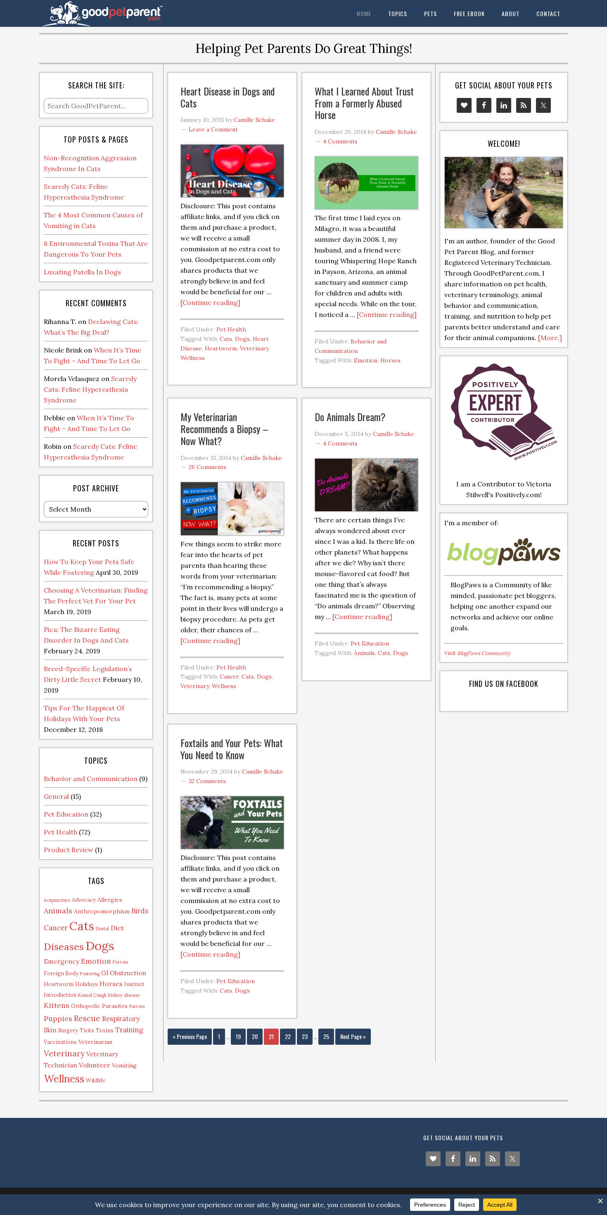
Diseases (64, 946)
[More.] (550, 338)
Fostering (90, 974)
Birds (139, 910)
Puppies (58, 1018)
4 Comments (340, 141)
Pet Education (370, 643)
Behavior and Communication (91, 778)
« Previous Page (190, 1036)
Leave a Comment (213, 129)
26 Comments (207, 467)
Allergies (109, 899)
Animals (364, 653)
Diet (117, 928)
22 (288, 1036)
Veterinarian (95, 1042)
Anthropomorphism (102, 911)
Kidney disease (124, 995)
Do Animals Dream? (350, 416)
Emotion (365, 360)
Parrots (137, 1006)
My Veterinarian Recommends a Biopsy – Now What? (224, 428)
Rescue (87, 1018)
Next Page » (353, 1036)
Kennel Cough (92, 995)
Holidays (86, 984)
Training (129, 1029)
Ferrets (120, 962)
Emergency (61, 961)
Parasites (115, 1006)
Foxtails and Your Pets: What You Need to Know (231, 748)
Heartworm (221, 348)
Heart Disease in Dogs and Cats (227, 96)
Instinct (134, 984)
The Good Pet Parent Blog (105, 13)
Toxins (105, 1030)
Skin (50, 1030)
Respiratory (121, 1018)
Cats (226, 339)
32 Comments (207, 781)
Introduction (60, 994)
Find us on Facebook (503, 683)
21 (271, 1036)
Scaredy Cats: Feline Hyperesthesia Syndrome (90, 389)
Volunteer (94, 1065)
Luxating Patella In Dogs (82, 272)
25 (326, 1036)
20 (255, 1036)
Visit (477, 653)
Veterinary (254, 348)
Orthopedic (85, 1006)
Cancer (229, 676)
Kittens (56, 1005)
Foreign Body (61, 973)
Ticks (87, 1030)
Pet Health (231, 329)
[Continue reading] (210, 302)
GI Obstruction (123, 973)
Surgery (68, 1030)
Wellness (192, 358)
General (56, 796)
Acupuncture (57, 900)
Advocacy (84, 899)
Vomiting (124, 1065)
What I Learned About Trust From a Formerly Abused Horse (364, 102)
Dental (102, 929)
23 (305, 1036)
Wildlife (95, 1080)
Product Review (68, 850)
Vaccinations (60, 1042)
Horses (390, 360)
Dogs (242, 339)
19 (238, 1036)
